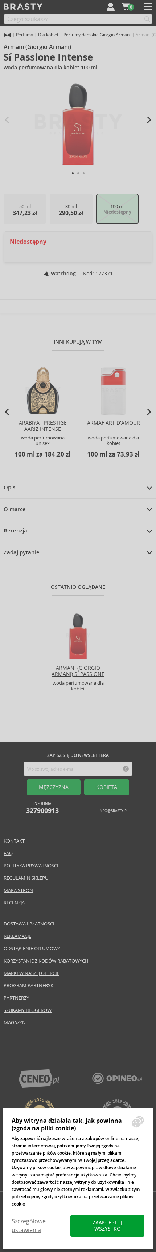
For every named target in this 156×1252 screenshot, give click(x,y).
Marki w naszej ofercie (31, 973)
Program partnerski (29, 985)
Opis (9, 487)
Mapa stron (18, 890)
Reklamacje (17, 936)
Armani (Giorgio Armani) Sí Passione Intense (78, 674)
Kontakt (14, 841)
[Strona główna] (7, 35)
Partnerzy (16, 998)
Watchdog (63, 273)
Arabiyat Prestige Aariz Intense (43, 426)
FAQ (8, 853)
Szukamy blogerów (28, 1010)
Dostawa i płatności (29, 924)
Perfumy (24, 34)
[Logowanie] (111, 7)
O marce (15, 509)
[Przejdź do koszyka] (126, 7)
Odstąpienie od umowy (32, 948)
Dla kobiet (48, 34)
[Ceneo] (39, 1086)
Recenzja (15, 530)
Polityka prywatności (31, 866)
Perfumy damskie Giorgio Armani (97, 34)
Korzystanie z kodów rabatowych (46, 961)
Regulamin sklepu (26, 878)
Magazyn (15, 1023)
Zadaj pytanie (22, 552)
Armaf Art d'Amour (113, 423)
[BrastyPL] (117, 1082)
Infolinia (42, 808)
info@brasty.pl (113, 811)
